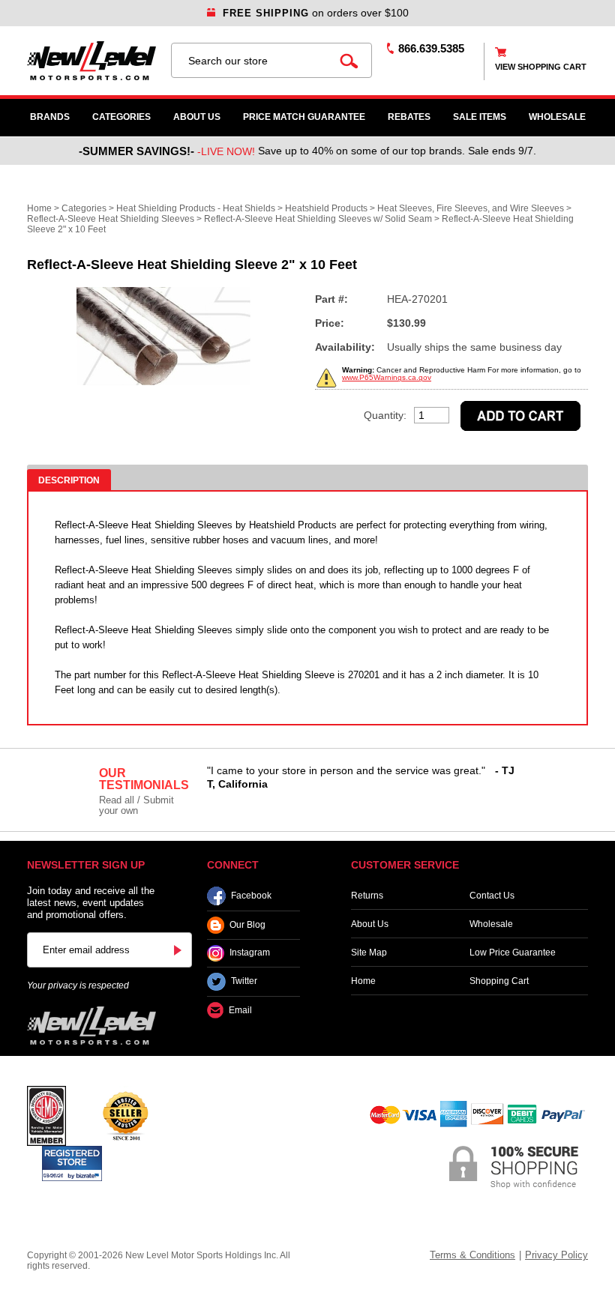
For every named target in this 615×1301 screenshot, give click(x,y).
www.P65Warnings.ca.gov (386, 377)
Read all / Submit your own (136, 805)
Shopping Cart (499, 981)
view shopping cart (540, 66)
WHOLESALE (557, 117)
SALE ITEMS (479, 117)
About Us (196, 117)
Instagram (250, 953)
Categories (121, 117)
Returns (367, 895)
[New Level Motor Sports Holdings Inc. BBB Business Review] (125, 1115)
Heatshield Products (326, 208)
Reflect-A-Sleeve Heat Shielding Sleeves (110, 219)
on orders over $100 (316, 13)
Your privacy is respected (78, 985)
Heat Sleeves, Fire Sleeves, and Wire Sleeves (470, 208)
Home (39, 208)
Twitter (244, 981)
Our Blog (248, 925)
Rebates (409, 117)
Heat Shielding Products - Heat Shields (195, 208)
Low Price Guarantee (513, 952)
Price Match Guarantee (304, 117)
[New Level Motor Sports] (91, 60)
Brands (50, 117)
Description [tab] (69, 480)
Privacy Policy (556, 1255)
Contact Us (492, 895)
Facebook (251, 895)
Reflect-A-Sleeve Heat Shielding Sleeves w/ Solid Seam (318, 219)
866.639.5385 (431, 48)
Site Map (369, 952)
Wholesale (491, 924)
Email (240, 1010)
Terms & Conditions (472, 1255)
